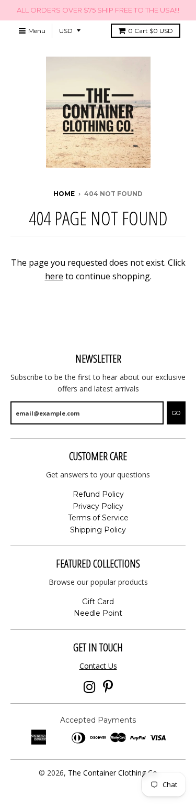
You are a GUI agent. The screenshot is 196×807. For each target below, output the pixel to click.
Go (176, 413)
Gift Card (98, 601)
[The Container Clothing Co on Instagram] (90, 687)
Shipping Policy (98, 530)
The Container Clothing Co (112, 773)
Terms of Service (98, 517)
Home (64, 194)
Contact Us (98, 666)
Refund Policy (98, 494)
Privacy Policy (98, 506)
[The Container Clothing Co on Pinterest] (108, 687)
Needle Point (98, 613)
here (54, 276)
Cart (150, 31)
